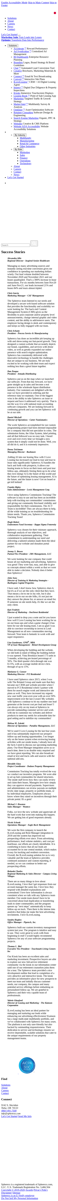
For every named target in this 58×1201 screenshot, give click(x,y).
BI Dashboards (21, 57)
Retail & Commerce (29, 143)
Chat (17, 68)
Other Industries (27, 146)
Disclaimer (6, 1192)
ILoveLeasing (21, 82)
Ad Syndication (22, 51)
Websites (18, 123)
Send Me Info (25, 1116)
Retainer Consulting (23, 112)
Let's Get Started (9, 34)
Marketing (19, 98)
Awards (29, 1190)
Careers (11, 23)
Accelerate (20, 48)
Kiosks (17, 93)
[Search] (34, 243)
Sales (22, 155)
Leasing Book (22, 96)
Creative (18, 71)
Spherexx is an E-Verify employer (17, 1195)
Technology (25, 163)
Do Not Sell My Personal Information (19, 1198)
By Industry (20, 135)
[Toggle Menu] (19, 35)
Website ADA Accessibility (27, 126)
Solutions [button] (5, 1085)
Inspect (18, 87)
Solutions (12, 18)
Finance (24, 158)
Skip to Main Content (38, 2)
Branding (18, 62)
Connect (19, 76)
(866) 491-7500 (9, 1110)
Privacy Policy (41, 1190)
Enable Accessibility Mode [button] (14, 2)
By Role (18, 149)
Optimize (19, 109)
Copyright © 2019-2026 (13, 1190)
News (10, 26)
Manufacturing (27, 140)
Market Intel (21, 104)
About (10, 21)
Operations (25, 160)
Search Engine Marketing (26, 118)
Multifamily (25, 138)
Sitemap (16, 1192)
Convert (19, 79)
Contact (11, 29)
